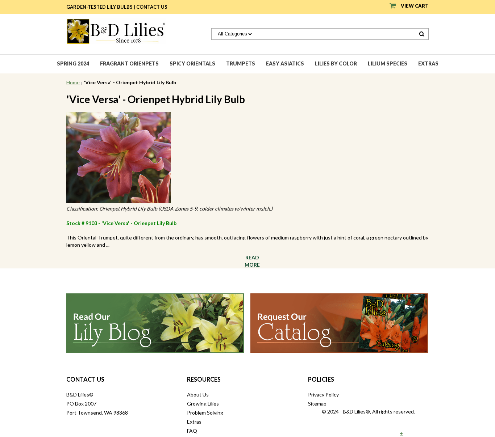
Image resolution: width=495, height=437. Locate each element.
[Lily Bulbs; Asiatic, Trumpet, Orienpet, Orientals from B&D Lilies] (116, 30)
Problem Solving (205, 413)
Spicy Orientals (192, 63)
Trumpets (240, 63)
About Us (198, 394)
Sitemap (317, 403)
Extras (428, 63)
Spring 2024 (73, 63)
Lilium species (387, 63)
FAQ (192, 431)
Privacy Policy (323, 394)
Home (73, 82)
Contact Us (151, 7)
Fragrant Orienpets (129, 63)
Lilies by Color (336, 63)
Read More (252, 261)
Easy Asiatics (285, 63)
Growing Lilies (203, 403)
